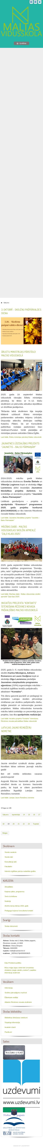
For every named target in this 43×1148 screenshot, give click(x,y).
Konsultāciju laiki (11, 862)
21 (19, 824)
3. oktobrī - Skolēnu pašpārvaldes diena (21, 311)
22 (24, 824)
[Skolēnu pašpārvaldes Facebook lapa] (35, 2)
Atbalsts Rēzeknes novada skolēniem (18, 1002)
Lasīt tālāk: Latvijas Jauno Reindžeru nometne (17, 798)
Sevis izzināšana (11, 896)
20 (13, 824)
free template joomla (21, 1145)
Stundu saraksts (10, 852)
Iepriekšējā (16, 815)
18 (3, 824)
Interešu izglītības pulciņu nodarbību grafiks (20, 871)
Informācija (9, 988)
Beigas (5, 833)
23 (29, 824)
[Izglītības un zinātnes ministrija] (14, 1124)
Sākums (6, 815)
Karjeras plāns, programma (14, 892)
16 (34, 815)
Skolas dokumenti (11, 926)
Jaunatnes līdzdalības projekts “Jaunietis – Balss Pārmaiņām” (20, 445)
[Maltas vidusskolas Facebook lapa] (31, 2)
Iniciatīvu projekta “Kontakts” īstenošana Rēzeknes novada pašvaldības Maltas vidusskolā (19, 606)
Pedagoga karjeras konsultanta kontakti (19, 911)
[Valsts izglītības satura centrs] (14, 1133)
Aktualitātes (9, 887)
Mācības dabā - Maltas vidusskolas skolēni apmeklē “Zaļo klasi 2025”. (18, 530)
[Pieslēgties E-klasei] (39, 2)
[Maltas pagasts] (14, 1112)
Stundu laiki (9, 857)
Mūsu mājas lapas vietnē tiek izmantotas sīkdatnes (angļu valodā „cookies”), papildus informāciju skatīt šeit (20, 970)
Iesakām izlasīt (10, 1027)
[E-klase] (14, 1052)
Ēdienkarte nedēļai (11, 997)
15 (29, 815)
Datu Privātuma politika (13, 963)
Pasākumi (8, 1032)
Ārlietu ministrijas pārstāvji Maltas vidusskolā (18, 353)
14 (24, 815)
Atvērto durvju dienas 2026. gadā (16, 906)
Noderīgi (8, 901)
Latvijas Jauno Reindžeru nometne (16, 729)
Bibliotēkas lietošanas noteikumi (16, 1018)
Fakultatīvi (8, 866)
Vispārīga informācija (12, 1022)
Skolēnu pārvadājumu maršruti (16, 993)
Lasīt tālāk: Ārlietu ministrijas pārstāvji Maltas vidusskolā (21, 437)
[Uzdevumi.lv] (21, 1083)
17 (39, 815)
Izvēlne (23, 43)
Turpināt (36, 824)
